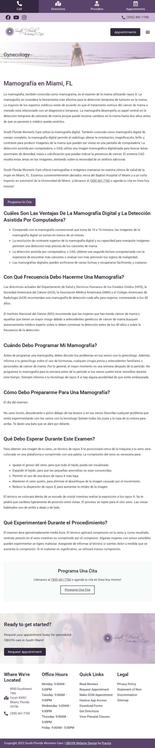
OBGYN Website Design (81, 743)
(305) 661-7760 (100, 181)
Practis (106, 743)
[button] (147, 32)
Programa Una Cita (77, 590)
